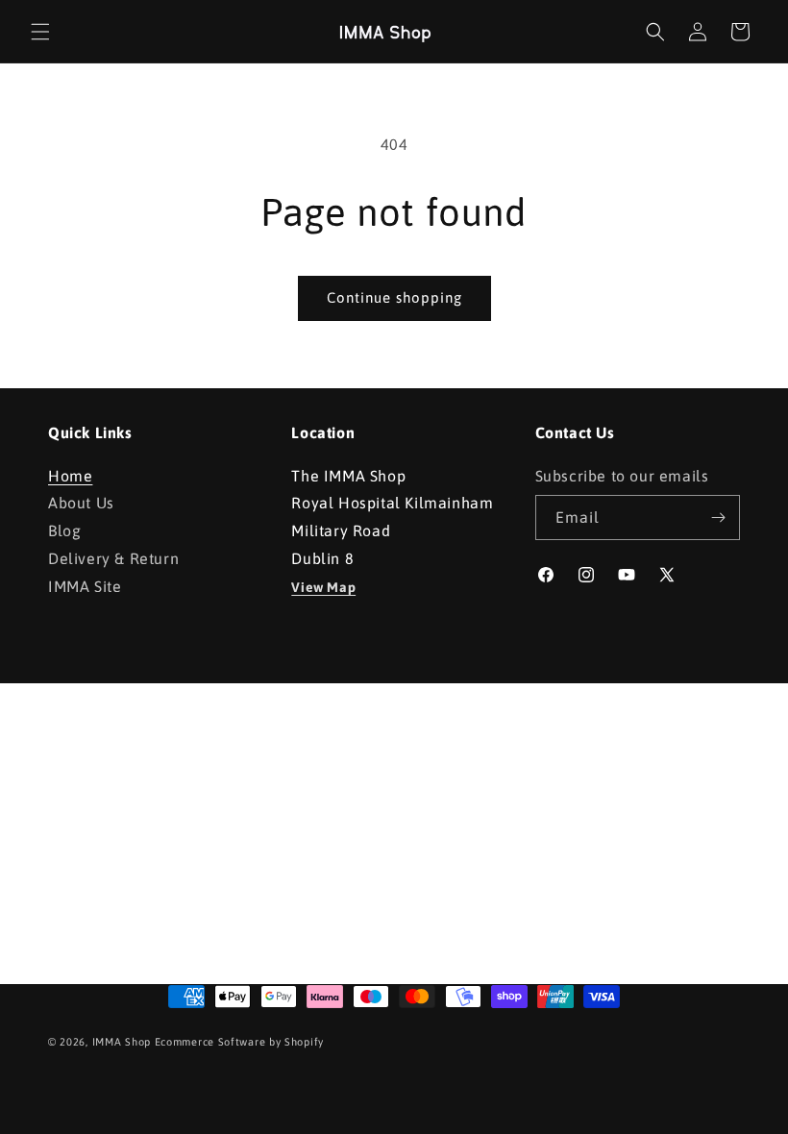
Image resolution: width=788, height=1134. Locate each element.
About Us (81, 502)
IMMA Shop (121, 1042)
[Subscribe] (718, 517)
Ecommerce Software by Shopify (239, 1042)
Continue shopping (394, 297)
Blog (64, 530)
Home (70, 478)
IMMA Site (84, 586)
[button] (40, 32)
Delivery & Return (113, 558)
